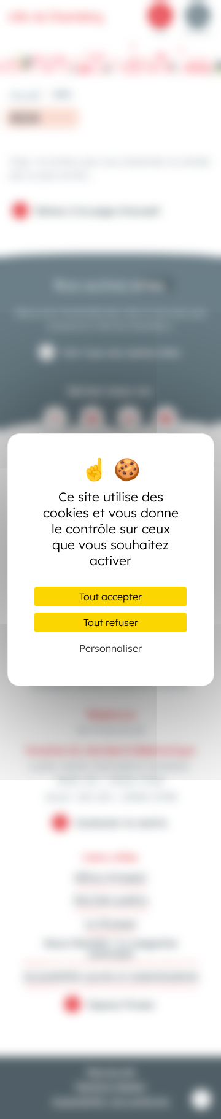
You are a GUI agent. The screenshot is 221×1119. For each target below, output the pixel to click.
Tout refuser (110, 622)
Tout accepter (110, 596)
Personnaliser (110, 648)
